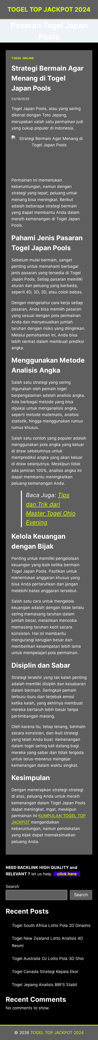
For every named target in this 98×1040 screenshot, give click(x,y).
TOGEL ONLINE (22, 58)
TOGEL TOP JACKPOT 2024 (57, 1032)
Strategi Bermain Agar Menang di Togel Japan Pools (47, 78)
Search (12, 886)
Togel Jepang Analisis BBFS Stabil (44, 984)
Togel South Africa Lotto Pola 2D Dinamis (51, 925)
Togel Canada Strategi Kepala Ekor (45, 971)
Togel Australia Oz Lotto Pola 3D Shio (48, 958)
